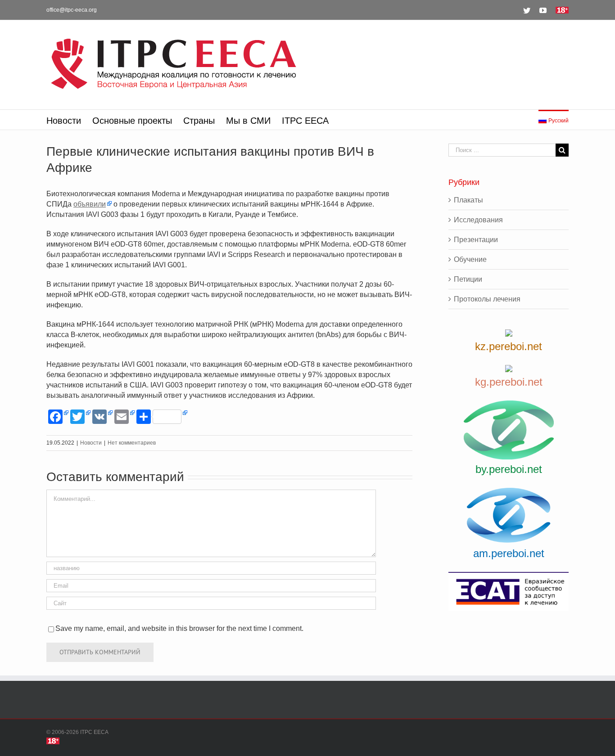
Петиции (468, 279)
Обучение (470, 259)
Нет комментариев (132, 443)
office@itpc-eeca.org (71, 10)
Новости (91, 443)
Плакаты (468, 200)
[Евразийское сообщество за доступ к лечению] (508, 591)
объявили (89, 204)
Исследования (478, 220)
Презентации (476, 239)
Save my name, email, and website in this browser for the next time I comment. (179, 628)
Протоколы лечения (487, 299)
